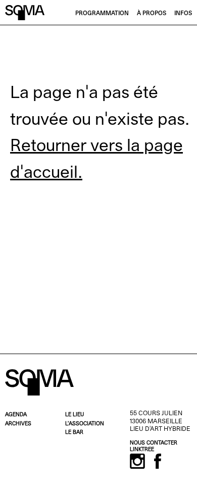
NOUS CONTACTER (153, 443)
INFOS (183, 14)
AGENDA (16, 415)
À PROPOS (151, 14)
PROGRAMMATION (102, 14)
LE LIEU (74, 415)
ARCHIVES (18, 424)
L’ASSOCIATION (84, 424)
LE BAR (74, 432)
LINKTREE (142, 450)
